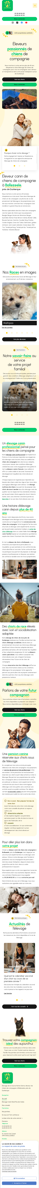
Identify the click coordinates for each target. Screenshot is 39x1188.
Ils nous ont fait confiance (10, 1115)
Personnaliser (20, 1178)
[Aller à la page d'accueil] (7, 5)
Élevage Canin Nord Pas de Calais (13, 1102)
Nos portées (6, 1111)
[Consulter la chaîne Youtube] (26, 22)
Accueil (4, 1098)
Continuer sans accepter (9, 1171)
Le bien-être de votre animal (11, 1118)
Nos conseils (6, 1105)
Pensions (5, 1121)
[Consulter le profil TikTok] (17, 22)
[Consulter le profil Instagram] (12, 22)
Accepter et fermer (20, 1183)
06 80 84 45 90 (20, 15)
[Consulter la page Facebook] (21, 22)
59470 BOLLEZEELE (9, 1134)
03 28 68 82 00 (20, 13)
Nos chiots (10, 397)
